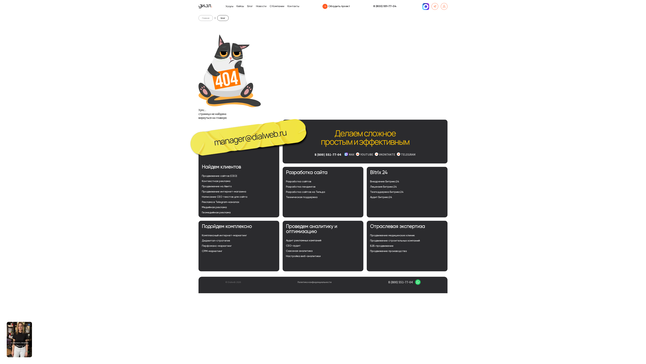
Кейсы (240, 6)
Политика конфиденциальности (315, 282)
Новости (261, 6)
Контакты (293, 6)
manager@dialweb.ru (250, 137)
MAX (351, 154)
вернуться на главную (213, 118)
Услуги (229, 6)
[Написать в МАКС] (425, 6)
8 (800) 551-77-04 (385, 6)
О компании (277, 6)
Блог (250, 6)
